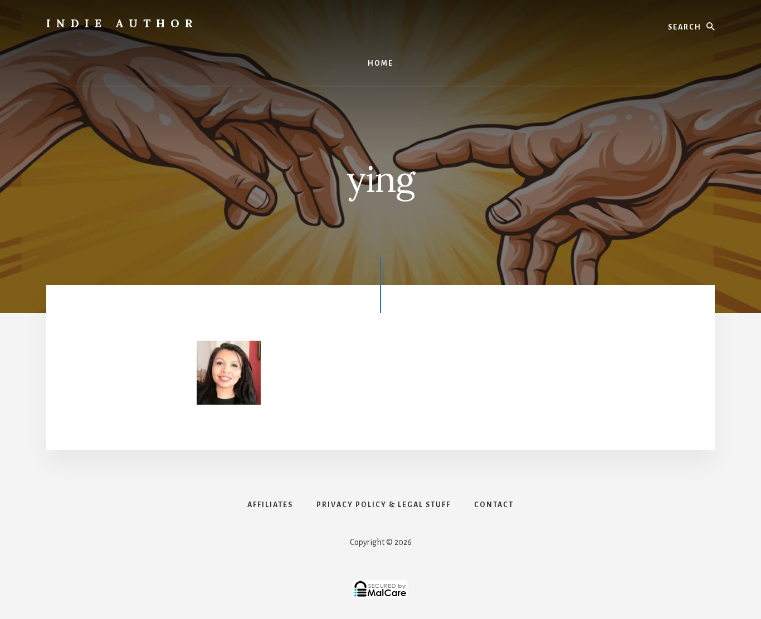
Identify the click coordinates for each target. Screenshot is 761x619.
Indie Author (122, 23)
